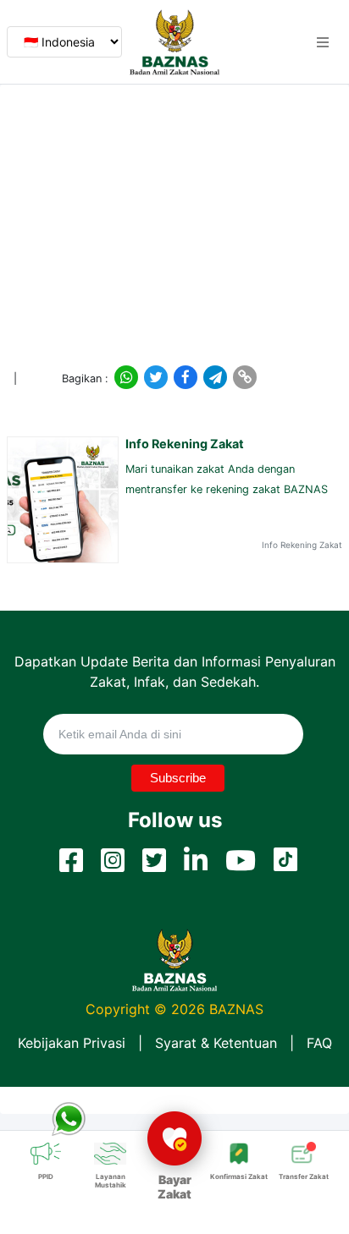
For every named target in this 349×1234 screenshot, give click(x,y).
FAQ (319, 1042)
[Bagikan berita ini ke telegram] (214, 377)
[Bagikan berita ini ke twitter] (155, 377)
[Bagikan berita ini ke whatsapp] (125, 377)
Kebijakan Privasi (71, 1042)
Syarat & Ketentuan (216, 1042)
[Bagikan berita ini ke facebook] (184, 377)
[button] (322, 42)
